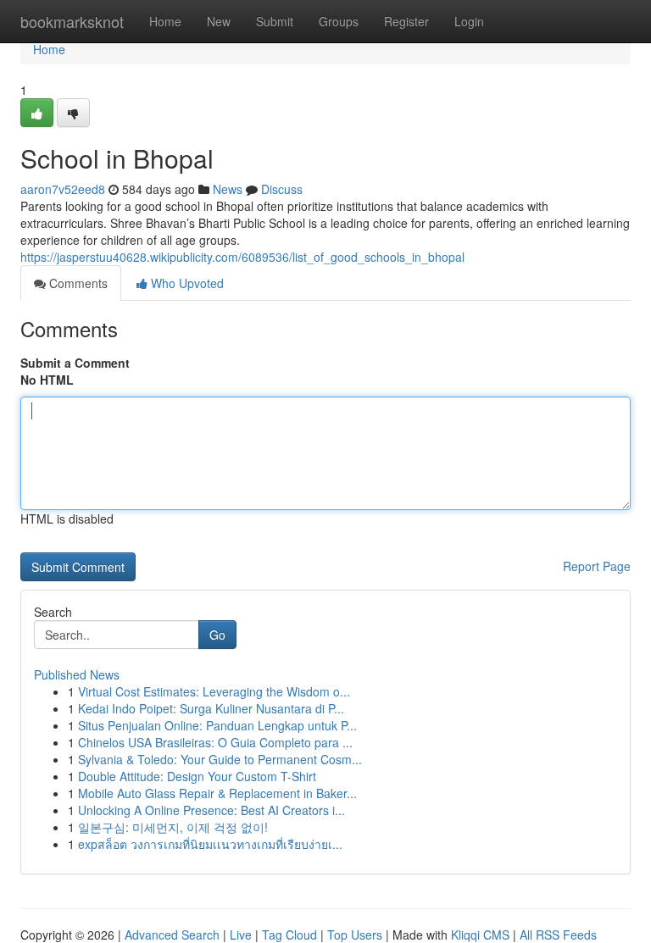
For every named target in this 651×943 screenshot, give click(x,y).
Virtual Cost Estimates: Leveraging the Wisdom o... (214, 691)
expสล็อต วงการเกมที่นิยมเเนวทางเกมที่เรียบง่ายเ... (210, 843)
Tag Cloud (289, 934)
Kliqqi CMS (480, 934)
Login (469, 21)
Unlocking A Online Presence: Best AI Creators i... (211, 810)
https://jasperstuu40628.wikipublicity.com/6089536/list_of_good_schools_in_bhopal (242, 256)
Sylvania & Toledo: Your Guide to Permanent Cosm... (220, 759)
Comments (77, 283)
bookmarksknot (72, 21)
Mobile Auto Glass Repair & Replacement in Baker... (217, 793)
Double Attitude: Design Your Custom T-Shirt (197, 776)
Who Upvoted (185, 283)
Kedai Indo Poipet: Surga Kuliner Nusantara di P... (211, 708)
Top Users (354, 934)
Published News (77, 674)
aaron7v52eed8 (62, 188)
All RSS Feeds (558, 934)
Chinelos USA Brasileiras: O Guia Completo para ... (215, 742)
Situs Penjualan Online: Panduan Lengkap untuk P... (217, 725)
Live (241, 934)
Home (165, 21)
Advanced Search (172, 934)
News (227, 188)
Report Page (597, 565)
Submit (274, 21)
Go (217, 634)
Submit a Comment (75, 362)
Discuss (282, 188)
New (219, 21)
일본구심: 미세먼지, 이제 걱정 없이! (173, 826)
